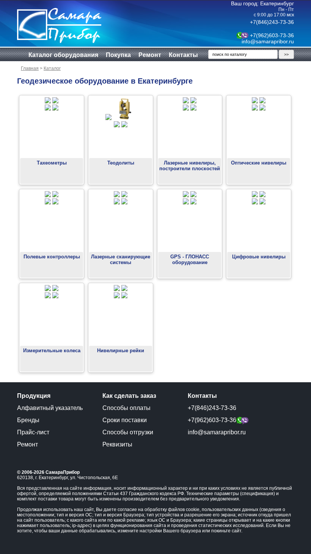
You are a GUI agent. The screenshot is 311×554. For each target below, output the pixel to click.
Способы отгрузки (127, 432)
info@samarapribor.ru (268, 41)
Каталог (52, 68)
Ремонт (149, 55)
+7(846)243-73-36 (272, 22)
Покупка (118, 55)
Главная (30, 68)
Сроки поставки (124, 420)
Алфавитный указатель (50, 408)
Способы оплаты (126, 408)
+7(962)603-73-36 (272, 35)
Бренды (28, 420)
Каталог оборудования (63, 55)
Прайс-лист (33, 432)
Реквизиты (117, 444)
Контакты (183, 55)
